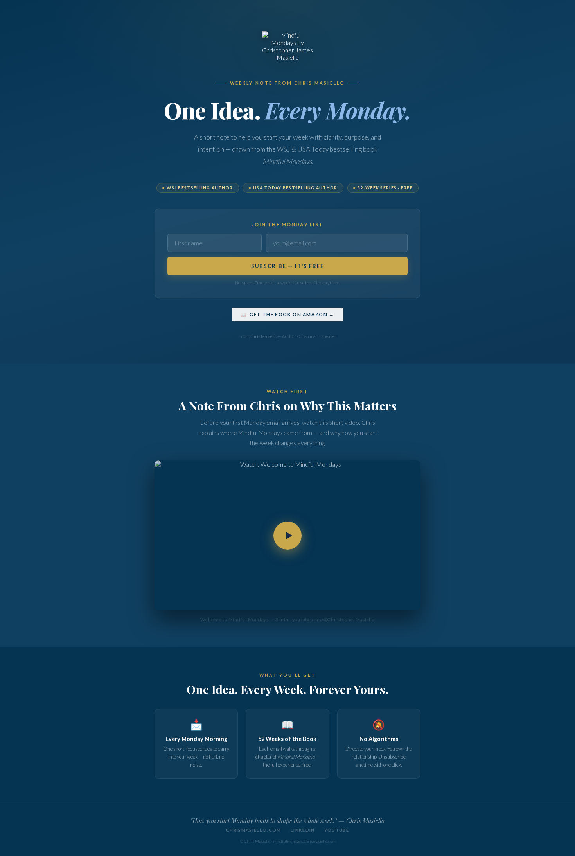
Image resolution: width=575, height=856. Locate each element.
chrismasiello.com (253, 830)
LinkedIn (303, 830)
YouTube (336, 830)
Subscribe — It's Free (287, 266)
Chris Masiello (263, 336)
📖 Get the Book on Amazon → (287, 314)
